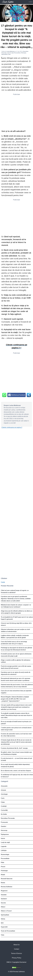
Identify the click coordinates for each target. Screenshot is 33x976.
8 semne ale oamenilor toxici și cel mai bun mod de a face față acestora (16, 735)
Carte (2, 798)
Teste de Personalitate (8, 931)
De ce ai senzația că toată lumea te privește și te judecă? (16, 722)
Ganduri (3, 826)
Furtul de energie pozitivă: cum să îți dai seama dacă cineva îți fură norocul (16, 667)
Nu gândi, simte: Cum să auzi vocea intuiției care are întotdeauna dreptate (16, 753)
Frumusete (4, 822)
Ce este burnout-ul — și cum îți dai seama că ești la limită (16, 759)
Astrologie (4, 794)
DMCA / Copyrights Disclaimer (16, 962)
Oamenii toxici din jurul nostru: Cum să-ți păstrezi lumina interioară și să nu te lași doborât (17, 685)
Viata (2, 935)
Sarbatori (4, 898)
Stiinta (3, 919)
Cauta (3, 582)
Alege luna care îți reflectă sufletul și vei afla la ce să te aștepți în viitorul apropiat (16, 612)
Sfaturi (3, 907)
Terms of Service (16, 953)
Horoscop (4, 830)
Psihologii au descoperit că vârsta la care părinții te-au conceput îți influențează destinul (16, 649)
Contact (16, 949)
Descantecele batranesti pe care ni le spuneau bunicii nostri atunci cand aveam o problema (15, 679)
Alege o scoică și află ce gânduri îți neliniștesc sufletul (15, 661)
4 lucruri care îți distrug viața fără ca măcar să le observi (16, 624)
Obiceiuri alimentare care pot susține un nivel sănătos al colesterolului (15, 630)
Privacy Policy (16, 958)
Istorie (3, 838)
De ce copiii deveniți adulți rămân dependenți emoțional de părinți (15, 765)
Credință (3, 806)
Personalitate (5, 858)
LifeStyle (4, 850)
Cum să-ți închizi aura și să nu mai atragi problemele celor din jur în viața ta (14, 642)
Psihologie (4, 870)
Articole (3, 790)
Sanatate (4, 894)
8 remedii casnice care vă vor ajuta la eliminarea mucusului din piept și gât (16, 655)
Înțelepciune (5, 834)
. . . (30, 1)
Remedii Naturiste (6, 878)
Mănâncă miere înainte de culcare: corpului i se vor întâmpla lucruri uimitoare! (16, 606)
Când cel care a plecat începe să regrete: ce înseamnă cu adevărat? (15, 591)
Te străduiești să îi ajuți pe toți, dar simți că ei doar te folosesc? (17, 775)
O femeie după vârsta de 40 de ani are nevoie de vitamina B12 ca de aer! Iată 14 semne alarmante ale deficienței (16, 742)
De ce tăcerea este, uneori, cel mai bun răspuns (16, 770)
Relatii (3, 874)
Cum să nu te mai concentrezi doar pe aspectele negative (16, 692)
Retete (3, 882)
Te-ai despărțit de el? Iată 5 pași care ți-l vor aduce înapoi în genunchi (17, 618)
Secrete (3, 903)
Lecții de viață (5, 842)
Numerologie (5, 854)
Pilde (2, 862)
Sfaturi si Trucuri (6, 911)
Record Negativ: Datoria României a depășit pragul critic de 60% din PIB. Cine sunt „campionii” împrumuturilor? (15, 699)
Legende (3, 846)
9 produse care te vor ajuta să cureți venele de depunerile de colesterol (15, 673)
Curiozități (4, 810)
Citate (3, 802)
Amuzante (4, 786)
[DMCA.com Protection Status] (16, 968)
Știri (2, 923)
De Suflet (4, 814)
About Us (16, 944)
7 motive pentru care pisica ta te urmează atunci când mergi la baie (16, 728)
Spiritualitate (5, 915)
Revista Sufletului (6, 886)
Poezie (3, 866)
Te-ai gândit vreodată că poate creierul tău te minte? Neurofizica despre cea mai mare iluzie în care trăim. (16, 715)
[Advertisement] (16, 112)
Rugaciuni (4, 890)
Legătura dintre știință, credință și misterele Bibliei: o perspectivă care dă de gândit (15, 636)
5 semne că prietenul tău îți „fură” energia (14, 748)
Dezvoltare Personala (8, 818)
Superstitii (4, 927)
